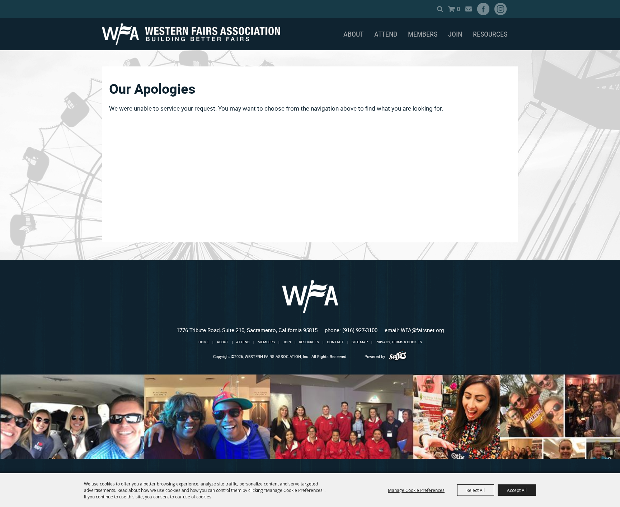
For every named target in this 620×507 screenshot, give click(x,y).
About (353, 34)
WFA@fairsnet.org (422, 330)
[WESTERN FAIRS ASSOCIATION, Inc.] (191, 34)
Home (203, 341)
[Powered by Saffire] (397, 356)
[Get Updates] (468, 9)
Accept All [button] (517, 490)
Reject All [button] (475, 490)
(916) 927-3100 (359, 330)
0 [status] (458, 9)
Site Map (360, 341)
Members (422, 34)
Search (440, 9)
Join (455, 34)
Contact (335, 341)
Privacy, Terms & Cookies (399, 341)
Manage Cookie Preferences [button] (416, 490)
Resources (490, 34)
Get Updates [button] (468, 9)
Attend (385, 34)
